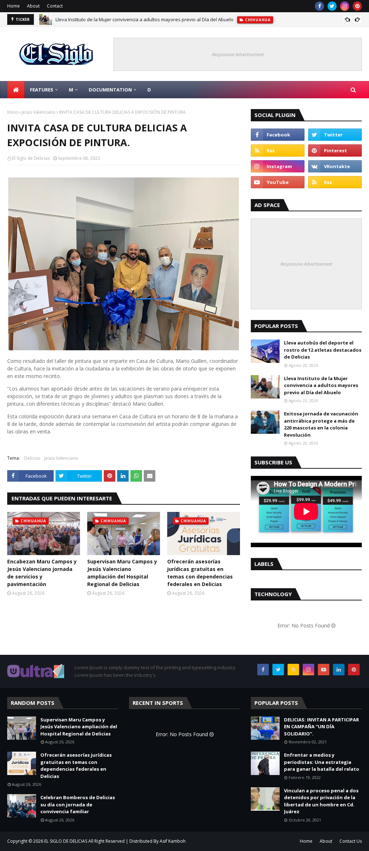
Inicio (12, 112)
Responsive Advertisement (238, 54)
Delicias (32, 458)
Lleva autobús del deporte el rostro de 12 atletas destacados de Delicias (322, 349)
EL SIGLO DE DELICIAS (65, 841)
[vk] (335, 166)
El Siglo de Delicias (31, 158)
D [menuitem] (149, 89)
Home (13, 6)
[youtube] (277, 182)
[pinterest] (357, 6)
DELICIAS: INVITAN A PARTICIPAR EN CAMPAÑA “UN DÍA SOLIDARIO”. (321, 726)
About (33, 6)
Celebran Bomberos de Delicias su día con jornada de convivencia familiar (77, 804)
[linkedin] (338, 669)
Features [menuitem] (41, 89)
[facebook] (319, 6)
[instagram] (344, 6)
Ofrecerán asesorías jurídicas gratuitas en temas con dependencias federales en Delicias (200, 572)
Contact (55, 6)
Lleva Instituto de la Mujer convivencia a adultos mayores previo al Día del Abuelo (144, 19)
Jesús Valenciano (38, 112)
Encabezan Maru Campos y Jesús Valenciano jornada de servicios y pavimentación (42, 572)
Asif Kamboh (173, 841)
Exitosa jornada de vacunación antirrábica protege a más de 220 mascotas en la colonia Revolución (321, 424)
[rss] (277, 150)
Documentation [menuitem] (110, 89)
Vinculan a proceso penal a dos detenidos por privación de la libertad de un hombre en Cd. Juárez (321, 801)
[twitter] (332, 6)
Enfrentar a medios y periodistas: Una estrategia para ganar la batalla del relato (321, 762)
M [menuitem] (71, 89)
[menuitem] (16, 89)
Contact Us (350, 841)
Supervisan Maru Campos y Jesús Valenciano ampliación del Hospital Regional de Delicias (122, 572)
